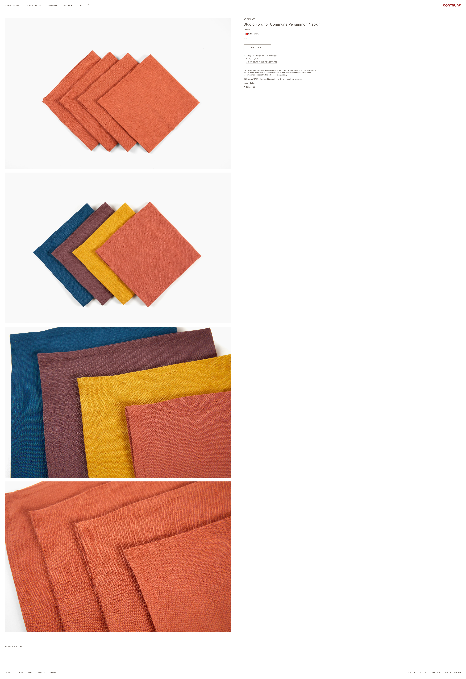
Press (30, 673)
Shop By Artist (34, 5)
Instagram (436, 673)
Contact (9, 673)
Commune (456, 673)
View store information (261, 62)
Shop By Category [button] (13, 5)
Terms (53, 673)
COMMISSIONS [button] (52, 5)
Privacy (41, 673)
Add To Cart (257, 48)
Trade (20, 673)
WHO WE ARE (68, 5)
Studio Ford (249, 19)
